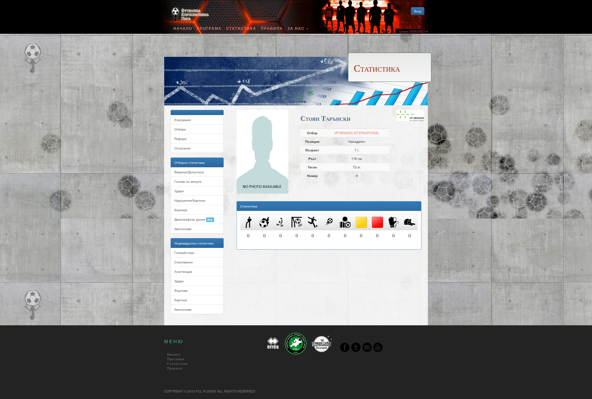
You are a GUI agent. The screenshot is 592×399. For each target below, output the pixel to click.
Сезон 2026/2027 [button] (412, 31)
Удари (179, 191)
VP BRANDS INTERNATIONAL (356, 133)
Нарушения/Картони (189, 200)
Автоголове (182, 228)
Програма (209, 28)
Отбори (180, 129)
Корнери (180, 209)
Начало (182, 28)
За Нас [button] (296, 28)
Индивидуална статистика (194, 243)
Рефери (180, 138)
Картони (180, 300)
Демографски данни (193, 219)
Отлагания (182, 148)
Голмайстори (184, 252)
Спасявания (183, 262)
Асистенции (183, 271)
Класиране (182, 119)
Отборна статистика (189, 162)
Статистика (241, 28)
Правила (272, 28)
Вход (417, 11)
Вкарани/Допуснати (189, 172)
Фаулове (181, 290)
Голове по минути (187, 181)
